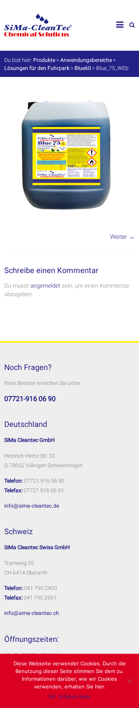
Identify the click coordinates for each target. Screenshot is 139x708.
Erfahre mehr (75, 696)
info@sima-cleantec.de (31, 506)
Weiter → (122, 236)
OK (51, 696)
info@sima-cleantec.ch (31, 613)
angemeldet (45, 285)
